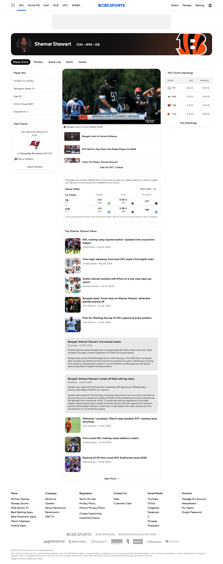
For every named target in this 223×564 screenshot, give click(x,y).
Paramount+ (52, 512)
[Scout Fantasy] (154, 541)
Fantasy (38, 62)
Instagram (153, 508)
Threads (152, 521)
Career (82, 62)
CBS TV (49, 516)
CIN (174, 105)
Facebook (153, 512)
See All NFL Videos (111, 167)
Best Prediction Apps (23, 516)
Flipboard (153, 525)
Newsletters (189, 503)
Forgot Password (192, 512)
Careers (49, 503)
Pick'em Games (20, 499)
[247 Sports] (54, 541)
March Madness (20, 521)
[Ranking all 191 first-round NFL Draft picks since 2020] (73, 464)
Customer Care (122, 503)
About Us (50, 499)
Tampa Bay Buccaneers (32, 153)
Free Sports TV (20, 508)
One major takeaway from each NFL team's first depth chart (118, 259)
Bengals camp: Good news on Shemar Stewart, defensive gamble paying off (116, 300)
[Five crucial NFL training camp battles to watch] (73, 444)
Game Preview (34, 166)
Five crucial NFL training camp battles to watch (110, 438)
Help (116, 499)
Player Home (20, 62)
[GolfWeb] (172, 541)
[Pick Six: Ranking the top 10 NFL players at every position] (73, 324)
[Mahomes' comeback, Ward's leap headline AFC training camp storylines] (73, 425)
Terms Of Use (87, 499)
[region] (111, 96)
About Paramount (55, 508)
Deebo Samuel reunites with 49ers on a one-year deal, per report (117, 280)
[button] (13, 5)
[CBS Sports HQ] (105, 534)
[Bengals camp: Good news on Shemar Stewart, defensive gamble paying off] (73, 305)
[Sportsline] (77, 541)
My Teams (188, 508)
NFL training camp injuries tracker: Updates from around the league (118, 241)
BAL (174, 96)
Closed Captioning (90, 513)
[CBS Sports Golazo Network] (138, 534)
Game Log (54, 62)
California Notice (89, 518)
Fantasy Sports (19, 503)
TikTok (151, 503)
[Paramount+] (98, 540)
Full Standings (188, 123)
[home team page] (34, 144)
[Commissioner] (120, 540)
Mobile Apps (18, 525)
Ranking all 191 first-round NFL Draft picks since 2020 (115, 457)
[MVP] (138, 540)
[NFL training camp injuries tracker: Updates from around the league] (73, 246)
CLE (174, 114)
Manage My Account (194, 499)
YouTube (153, 499)
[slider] (111, 115)
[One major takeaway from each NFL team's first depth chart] (73, 265)
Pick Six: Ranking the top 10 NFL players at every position (117, 318)
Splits (69, 62)
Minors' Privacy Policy (92, 508)
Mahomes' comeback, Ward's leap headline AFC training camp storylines (120, 420)
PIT (173, 88)
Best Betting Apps (22, 512)
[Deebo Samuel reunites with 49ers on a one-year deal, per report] (73, 285)
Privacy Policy (87, 503)
